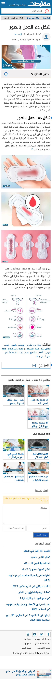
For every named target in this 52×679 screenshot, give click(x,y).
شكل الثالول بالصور (40, 557)
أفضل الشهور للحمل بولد (31, 352)
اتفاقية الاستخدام (43, 643)
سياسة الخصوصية (43, 639)
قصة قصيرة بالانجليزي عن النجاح (34, 592)
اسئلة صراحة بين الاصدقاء (37, 563)
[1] (32, 148)
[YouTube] (34, 634)
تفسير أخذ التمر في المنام (37, 551)
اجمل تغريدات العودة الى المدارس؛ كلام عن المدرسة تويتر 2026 (28, 617)
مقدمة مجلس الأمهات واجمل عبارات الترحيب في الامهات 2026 (28, 606)
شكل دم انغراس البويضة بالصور (26, 345)
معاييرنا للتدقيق (44, 648)
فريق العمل (26, 648)
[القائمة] (3, 3)
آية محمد (18, 34)
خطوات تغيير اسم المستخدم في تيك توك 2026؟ (29, 577)
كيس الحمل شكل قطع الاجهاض (27, 347)
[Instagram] (28, 634)
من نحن (27, 639)
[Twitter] (41, 634)
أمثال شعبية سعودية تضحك (36, 569)
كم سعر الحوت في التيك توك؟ (35, 598)
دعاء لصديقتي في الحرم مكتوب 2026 (31, 586)
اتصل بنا (27, 643)
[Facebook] (48, 634)
